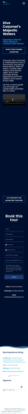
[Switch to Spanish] (4, 412)
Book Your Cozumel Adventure (14, 50)
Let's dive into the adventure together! (14, 199)
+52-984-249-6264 (14, 286)
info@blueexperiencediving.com (13, 371)
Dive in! (14, 277)
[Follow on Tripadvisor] (21, 387)
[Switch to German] (17, 412)
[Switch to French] (11, 412)
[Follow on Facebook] (6, 387)
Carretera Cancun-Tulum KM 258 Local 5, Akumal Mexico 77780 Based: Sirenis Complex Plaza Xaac (14, 360)
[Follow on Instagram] (14, 387)
